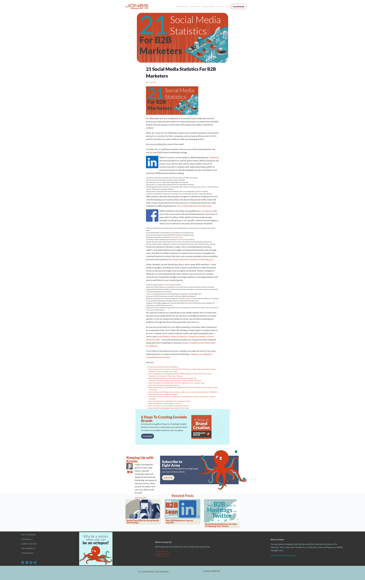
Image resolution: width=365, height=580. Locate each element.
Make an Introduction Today (284, 555)
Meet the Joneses (182, 6)
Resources (220, 6)
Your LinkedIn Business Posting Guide (194, 206)
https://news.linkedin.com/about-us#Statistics (163, 367)
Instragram (187, 298)
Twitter (148, 294)
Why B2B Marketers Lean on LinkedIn (179, 521)
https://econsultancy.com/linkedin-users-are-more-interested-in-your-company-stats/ (176, 383)
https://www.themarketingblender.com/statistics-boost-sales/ (168, 408)
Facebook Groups (176, 237)
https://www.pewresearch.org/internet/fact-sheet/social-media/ (169, 401)
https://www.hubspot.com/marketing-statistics (163, 385)
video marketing (183, 239)
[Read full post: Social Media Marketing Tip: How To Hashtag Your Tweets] (222, 510)
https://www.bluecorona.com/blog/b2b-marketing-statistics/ (168, 406)
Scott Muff (152, 82)
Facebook (206, 211)
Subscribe (168, 477)
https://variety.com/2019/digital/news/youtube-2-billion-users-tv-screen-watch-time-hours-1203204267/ (183, 392)
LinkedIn (213, 157)
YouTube (166, 285)
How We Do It (195, 6)
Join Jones (161, 553)
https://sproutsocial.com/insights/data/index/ (163, 394)
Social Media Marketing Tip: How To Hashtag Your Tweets (221, 525)
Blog (227, 6)
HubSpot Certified (208, 6)
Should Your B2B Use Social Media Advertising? (142, 521)
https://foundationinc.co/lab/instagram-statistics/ (164, 403)
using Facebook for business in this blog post (192, 259)
